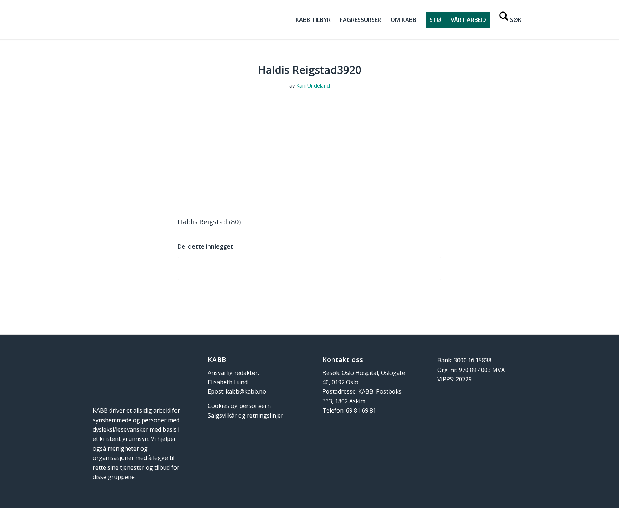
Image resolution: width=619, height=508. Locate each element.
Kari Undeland (313, 85)
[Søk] (510, 19)
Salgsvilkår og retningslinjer (245, 415)
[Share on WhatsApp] (309, 268)
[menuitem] (313, 19)
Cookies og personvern (239, 406)
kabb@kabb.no (246, 391)
